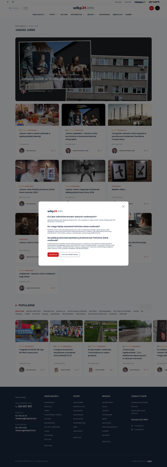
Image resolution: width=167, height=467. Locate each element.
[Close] (123, 206)
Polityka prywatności (70, 254)
